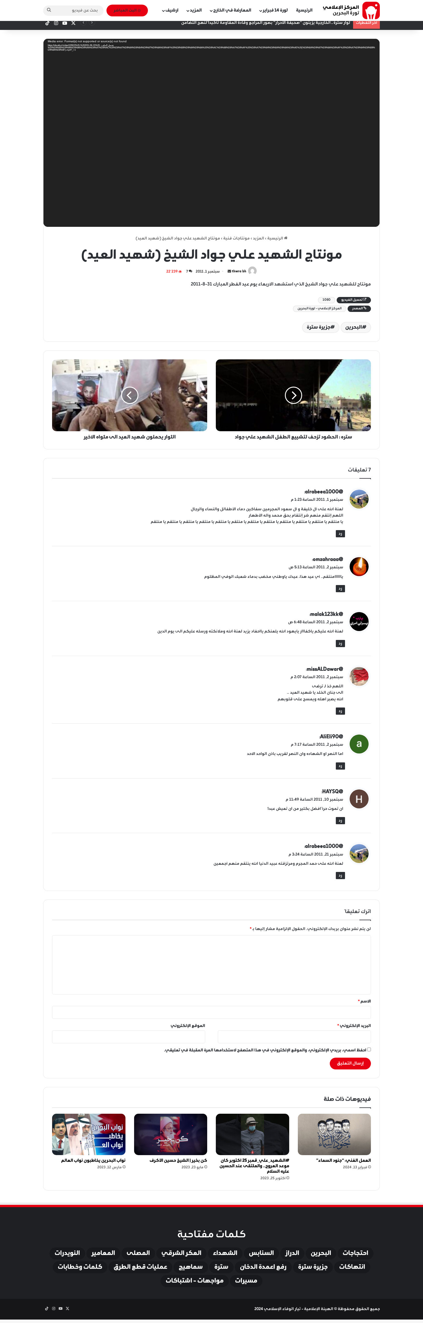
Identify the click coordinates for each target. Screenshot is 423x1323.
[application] (211, 134)
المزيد (196, 10)
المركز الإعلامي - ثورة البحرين (320, 308)
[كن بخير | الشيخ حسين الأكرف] (170, 1134)
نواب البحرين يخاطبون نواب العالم (93, 1161)
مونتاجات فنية (236, 238)
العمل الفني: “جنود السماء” (343, 1161)
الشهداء (225, 1253)
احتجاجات (355, 1253)
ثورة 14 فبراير (275, 10)
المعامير (103, 1253)
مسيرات (246, 1281)
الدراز (292, 1253)
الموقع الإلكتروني (188, 1026)
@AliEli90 (331, 736)
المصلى (138, 1253)
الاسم (364, 1001)
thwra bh (239, 271)
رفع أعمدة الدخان (263, 1267)
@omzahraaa (328, 559)
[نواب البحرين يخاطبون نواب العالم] (88, 1134)
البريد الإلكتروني (354, 1026)
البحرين (353, 327)
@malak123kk (326, 614)
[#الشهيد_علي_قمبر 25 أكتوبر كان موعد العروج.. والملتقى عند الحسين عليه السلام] (252, 1134)
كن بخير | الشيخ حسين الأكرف (178, 1161)
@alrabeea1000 (324, 491)
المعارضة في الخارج (232, 10)
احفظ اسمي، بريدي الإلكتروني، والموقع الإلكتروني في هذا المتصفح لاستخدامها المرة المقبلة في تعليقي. (265, 1050)
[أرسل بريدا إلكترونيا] (229, 271)
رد (340, 534)
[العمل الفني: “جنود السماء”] (334, 1134)
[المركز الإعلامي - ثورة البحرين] (351, 10)
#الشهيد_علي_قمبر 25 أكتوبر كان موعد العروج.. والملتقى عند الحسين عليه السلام (254, 1166)
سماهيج (191, 1267)
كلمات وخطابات (80, 1267)
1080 (327, 300)
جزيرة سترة (318, 327)
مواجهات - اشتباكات (195, 1281)
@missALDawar (325, 669)
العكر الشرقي (181, 1253)
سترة (221, 1267)
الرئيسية (304, 10)
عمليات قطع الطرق (140, 1267)
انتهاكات (352, 1267)
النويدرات (67, 1253)
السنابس (261, 1253)
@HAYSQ (332, 791)
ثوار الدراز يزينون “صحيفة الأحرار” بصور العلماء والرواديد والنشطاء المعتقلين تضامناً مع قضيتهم (262, 23)
